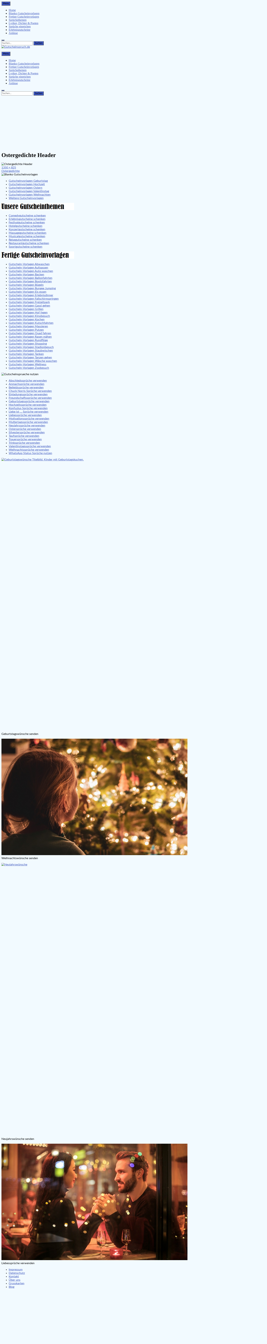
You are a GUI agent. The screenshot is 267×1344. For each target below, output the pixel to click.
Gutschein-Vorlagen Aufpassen (28, 267)
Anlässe (13, 33)
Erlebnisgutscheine (19, 29)
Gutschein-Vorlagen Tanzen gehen (30, 357)
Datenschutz (17, 1273)
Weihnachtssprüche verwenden (29, 449)
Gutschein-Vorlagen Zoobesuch (29, 367)
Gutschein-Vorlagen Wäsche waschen (33, 361)
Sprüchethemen (18, 19)
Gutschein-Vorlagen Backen (26, 274)
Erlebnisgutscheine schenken (27, 219)
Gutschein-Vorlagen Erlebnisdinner (31, 295)
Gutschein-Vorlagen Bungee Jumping (32, 288)
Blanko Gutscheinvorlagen (24, 13)
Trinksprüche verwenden (24, 442)
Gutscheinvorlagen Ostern (25, 187)
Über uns (14, 1280)
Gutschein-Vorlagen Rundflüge (28, 340)
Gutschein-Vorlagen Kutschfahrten (31, 322)
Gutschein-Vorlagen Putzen (26, 329)
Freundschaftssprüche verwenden (30, 397)
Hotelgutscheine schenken (25, 226)
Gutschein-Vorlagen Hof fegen (28, 312)
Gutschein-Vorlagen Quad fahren (30, 333)
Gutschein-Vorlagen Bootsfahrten (30, 281)
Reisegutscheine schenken (25, 239)
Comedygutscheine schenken (27, 215)
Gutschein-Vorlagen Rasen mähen (30, 336)
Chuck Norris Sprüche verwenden (30, 391)
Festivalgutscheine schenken (27, 222)
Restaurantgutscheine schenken (29, 243)
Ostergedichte (10, 171)
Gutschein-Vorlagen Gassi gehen (29, 305)
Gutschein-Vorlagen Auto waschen (31, 271)
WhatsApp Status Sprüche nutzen (30, 453)
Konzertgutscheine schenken (27, 229)
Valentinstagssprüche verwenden (30, 446)
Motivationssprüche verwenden (29, 418)
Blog (11, 1286)
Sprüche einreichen (20, 26)
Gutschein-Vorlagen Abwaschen (29, 264)
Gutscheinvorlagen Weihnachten (29, 194)
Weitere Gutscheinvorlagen (26, 198)
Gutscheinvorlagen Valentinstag (29, 191)
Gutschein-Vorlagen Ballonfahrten (30, 278)
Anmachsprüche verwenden (26, 384)
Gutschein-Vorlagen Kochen (26, 319)
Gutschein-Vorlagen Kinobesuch (29, 316)
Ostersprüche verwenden (25, 429)
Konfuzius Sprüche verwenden (28, 408)
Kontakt (14, 1276)
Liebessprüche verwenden (25, 415)
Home (12, 10)
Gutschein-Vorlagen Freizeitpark (29, 302)
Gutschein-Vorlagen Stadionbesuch (31, 347)
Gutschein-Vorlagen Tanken (26, 354)
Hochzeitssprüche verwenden (27, 404)
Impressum (16, 1269)
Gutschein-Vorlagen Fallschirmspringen (34, 298)
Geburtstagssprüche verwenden (29, 401)
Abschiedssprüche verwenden (28, 380)
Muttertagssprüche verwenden (28, 422)
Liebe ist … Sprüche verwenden (28, 411)
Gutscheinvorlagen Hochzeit (27, 184)
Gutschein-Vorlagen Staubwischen (31, 350)
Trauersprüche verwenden (25, 439)
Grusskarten (16, 1283)
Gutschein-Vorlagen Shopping (28, 343)
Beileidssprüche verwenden (26, 387)
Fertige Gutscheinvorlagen (24, 16)
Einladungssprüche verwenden (28, 394)
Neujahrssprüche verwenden (27, 425)
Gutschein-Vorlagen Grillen (26, 309)
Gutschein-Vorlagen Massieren (28, 326)
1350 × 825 (8, 167)
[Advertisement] (133, 122)
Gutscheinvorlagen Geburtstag (28, 180)
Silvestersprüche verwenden (27, 432)
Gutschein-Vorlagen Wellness (27, 364)
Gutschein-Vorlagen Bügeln (26, 284)
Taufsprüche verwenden (24, 435)
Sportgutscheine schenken (25, 246)
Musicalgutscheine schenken (27, 236)
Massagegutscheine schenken (27, 232)
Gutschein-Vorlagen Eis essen (27, 291)
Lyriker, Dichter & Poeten (23, 23)
